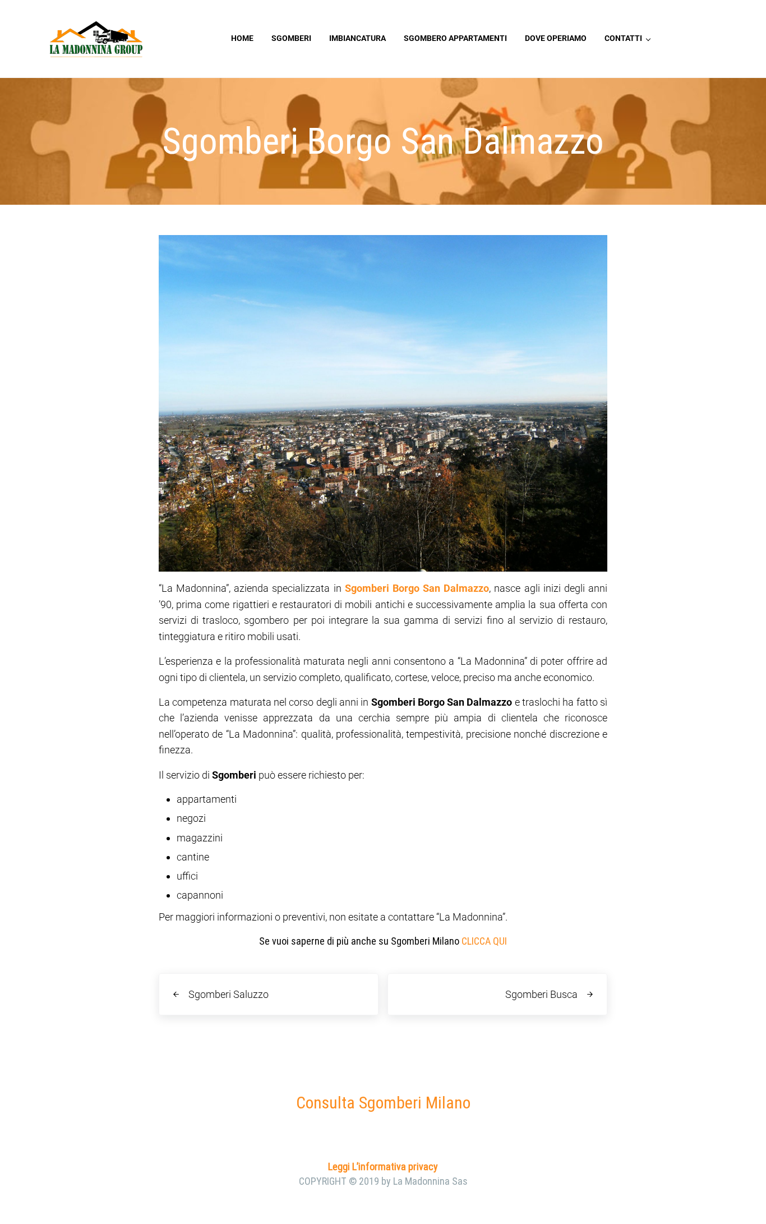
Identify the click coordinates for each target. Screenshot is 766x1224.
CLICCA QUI (484, 941)
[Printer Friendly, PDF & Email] (190, 965)
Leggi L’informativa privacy (383, 1166)
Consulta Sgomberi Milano (383, 1102)
